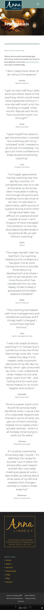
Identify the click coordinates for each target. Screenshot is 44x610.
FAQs (8, 575)
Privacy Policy (30, 598)
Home (8, 560)
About (8, 564)
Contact (9, 582)
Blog (8, 578)
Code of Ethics (30, 595)
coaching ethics (32, 62)
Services (9, 567)
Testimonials (11, 571)
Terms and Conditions (14, 598)
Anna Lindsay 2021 (15, 595)
